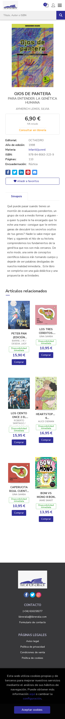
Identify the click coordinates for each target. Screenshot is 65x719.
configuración (32, 698)
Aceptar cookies (32, 710)
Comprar (19, 362)
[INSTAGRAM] (38, 595)
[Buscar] (60, 15)
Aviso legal (32, 641)
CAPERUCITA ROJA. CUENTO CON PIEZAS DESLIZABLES (19, 489)
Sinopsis (16, 196)
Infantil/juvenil (37, 150)
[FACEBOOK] (26, 595)
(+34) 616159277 (32, 611)
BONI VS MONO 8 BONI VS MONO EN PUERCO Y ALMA (46, 495)
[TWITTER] (32, 595)
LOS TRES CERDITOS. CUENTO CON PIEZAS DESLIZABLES (46, 331)
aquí (32, 694)
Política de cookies (32, 658)
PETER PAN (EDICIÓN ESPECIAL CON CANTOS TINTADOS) (19, 335)
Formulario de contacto (32, 622)
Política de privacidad (32, 646)
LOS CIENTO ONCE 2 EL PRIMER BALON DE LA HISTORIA (19, 415)
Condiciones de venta (32, 652)
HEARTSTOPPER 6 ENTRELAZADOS (46, 416)
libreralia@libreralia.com (33, 616)
